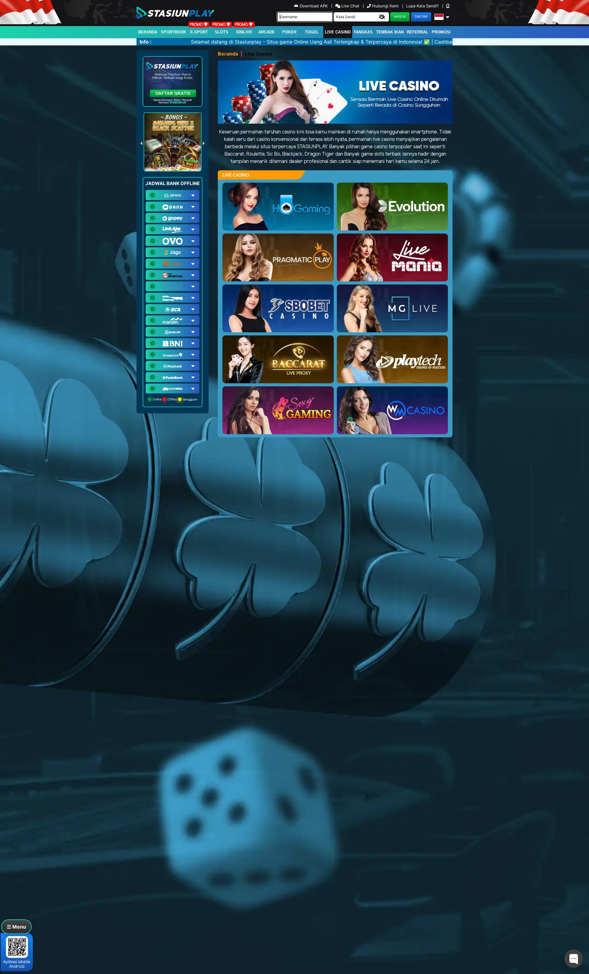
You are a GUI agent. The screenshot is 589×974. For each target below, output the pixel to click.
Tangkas (363, 32)
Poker (289, 32)
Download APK (313, 5)
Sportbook (173, 32)
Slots (221, 32)
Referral (417, 32)
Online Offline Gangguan (175, 399)
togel (312, 32)
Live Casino (338, 32)
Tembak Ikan (390, 32)
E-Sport (199, 32)
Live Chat (349, 5)
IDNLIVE (244, 32)
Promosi (441, 32)
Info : (146, 42)
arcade (266, 32)
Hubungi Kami (385, 5)
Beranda (147, 32)
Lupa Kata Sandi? (423, 5)
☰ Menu (16, 927)
